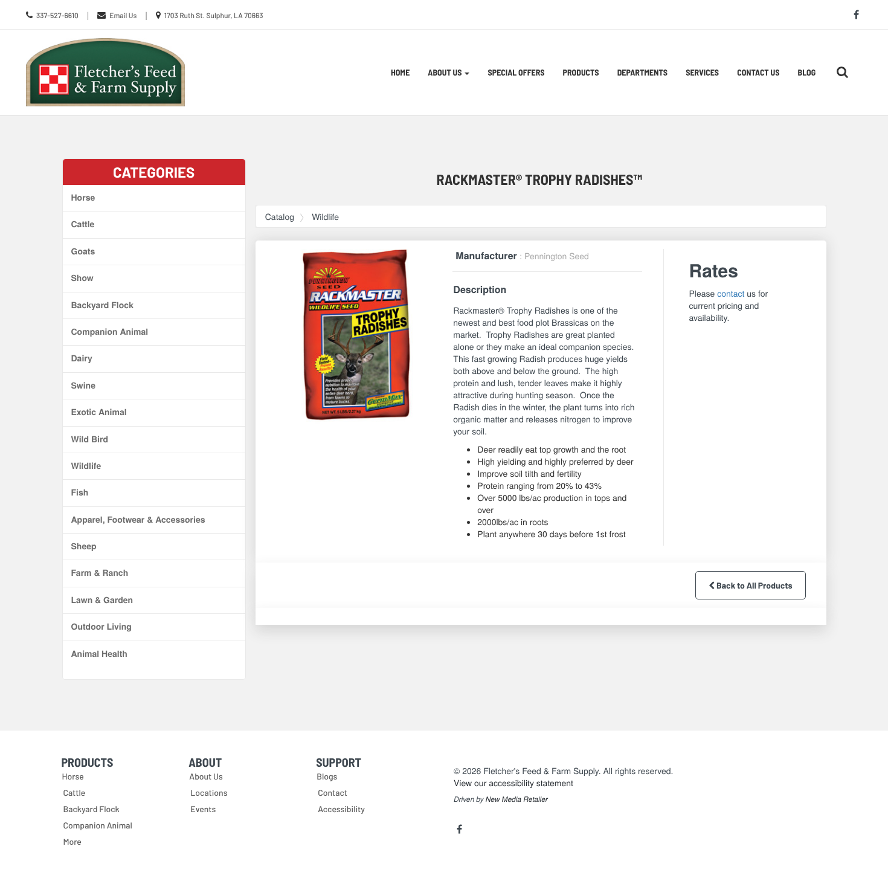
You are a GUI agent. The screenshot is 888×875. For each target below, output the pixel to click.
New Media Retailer (517, 799)
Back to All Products (753, 585)
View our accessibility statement (513, 783)
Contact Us (758, 72)
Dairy (81, 358)
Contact (332, 792)
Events (203, 809)
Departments (642, 72)
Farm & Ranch (100, 573)
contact (730, 293)
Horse (83, 198)
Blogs (327, 776)
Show (82, 278)
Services (702, 72)
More (72, 841)
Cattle (83, 224)
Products (581, 72)
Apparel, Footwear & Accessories (138, 520)
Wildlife (86, 466)
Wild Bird (89, 439)
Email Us (123, 15)
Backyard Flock (102, 305)
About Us (206, 776)
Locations (208, 792)
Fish (80, 492)
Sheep (84, 546)
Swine (83, 385)
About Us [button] (445, 72)
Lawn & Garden (102, 600)
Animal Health (99, 654)
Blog (807, 72)
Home (400, 72)
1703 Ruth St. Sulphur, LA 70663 (213, 15)
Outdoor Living (101, 627)
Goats (83, 251)
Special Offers (515, 72)
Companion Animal (110, 332)
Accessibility (341, 809)
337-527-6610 (57, 15)
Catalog (279, 216)
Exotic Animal (99, 412)
